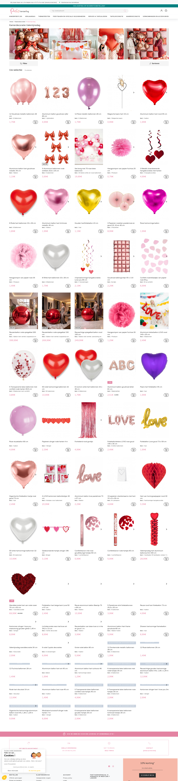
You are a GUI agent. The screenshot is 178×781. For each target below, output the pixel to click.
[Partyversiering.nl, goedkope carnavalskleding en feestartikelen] (19, 10)
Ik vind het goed (34, 770)
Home (11, 21)
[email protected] (51, 2)
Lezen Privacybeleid (10, 764)
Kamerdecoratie (20, 21)
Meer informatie (13, 770)
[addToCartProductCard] (35, 122)
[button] (161, 10)
